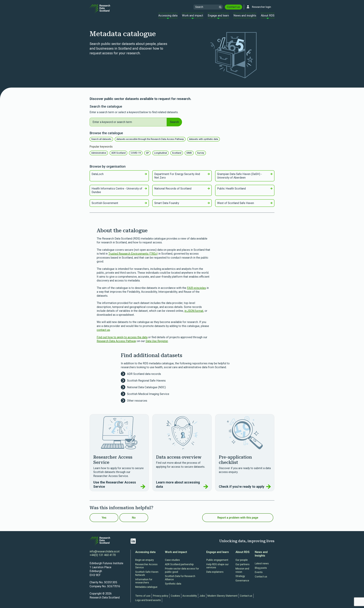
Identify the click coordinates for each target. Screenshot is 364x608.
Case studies (172, 559)
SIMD (189, 153)
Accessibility (189, 595)
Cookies (175, 595)
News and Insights (261, 553)
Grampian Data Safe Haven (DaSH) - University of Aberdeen (239, 175)
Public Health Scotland (231, 188)
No (134, 517)
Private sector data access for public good (182, 570)
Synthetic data (173, 583)
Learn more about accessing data (178, 484)
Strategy (240, 576)
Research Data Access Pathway (116, 341)
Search (174, 122)
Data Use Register (157, 341)
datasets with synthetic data (203, 139)
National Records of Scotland (172, 188)
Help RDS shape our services (217, 566)
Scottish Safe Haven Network (146, 573)
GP (147, 153)
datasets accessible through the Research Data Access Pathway (150, 139)
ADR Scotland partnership (179, 564)
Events (259, 572)
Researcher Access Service (146, 566)
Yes (104, 517)
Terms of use (142, 595)
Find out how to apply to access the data (122, 337)
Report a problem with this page (237, 517)
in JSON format (193, 310)
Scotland (176, 153)
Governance (242, 580)
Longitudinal (160, 153)
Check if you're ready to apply (241, 487)
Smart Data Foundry (166, 203)
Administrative (98, 153)
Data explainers (215, 571)
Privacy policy (160, 595)
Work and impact (176, 552)
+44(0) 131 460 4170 (103, 555)
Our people (241, 559)
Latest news (262, 563)
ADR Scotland (118, 153)
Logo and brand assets (148, 600)
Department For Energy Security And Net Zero (177, 175)
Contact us (233, 6)
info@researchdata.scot (105, 551)
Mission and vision (242, 570)
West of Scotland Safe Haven (235, 203)
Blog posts (261, 567)
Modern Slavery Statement (222, 595)
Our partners (242, 564)
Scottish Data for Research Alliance (180, 578)
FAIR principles (196, 288)
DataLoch (98, 174)
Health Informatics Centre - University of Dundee (117, 190)
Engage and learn (217, 552)
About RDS (242, 552)
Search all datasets (101, 139)
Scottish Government (105, 203)
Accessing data (145, 552)
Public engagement (217, 559)
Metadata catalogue (146, 586)
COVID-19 (136, 153)
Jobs (202, 595)
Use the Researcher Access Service (114, 484)
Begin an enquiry (144, 559)
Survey (200, 153)
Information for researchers (143, 581)
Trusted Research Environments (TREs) (133, 253)
